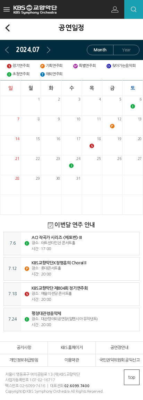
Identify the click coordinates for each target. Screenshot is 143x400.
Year (126, 50)
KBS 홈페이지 (72, 348)
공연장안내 (119, 348)
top (131, 377)
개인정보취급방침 (23, 360)
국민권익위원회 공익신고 (119, 360)
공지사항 (24, 348)
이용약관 (72, 360)
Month (100, 50)
